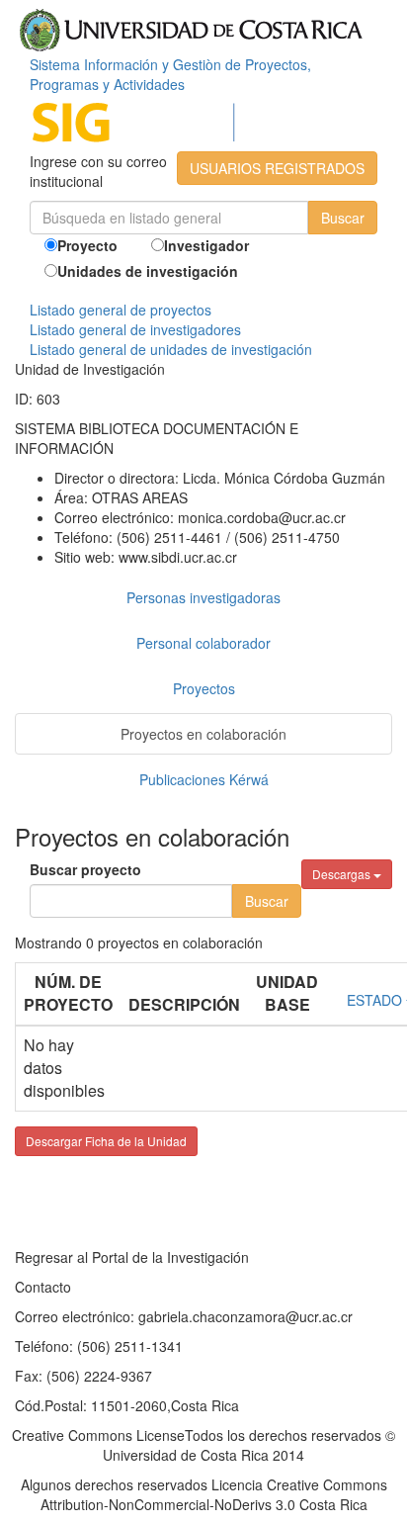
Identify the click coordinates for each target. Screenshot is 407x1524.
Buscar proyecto (85, 869)
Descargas (342, 873)
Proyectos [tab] (204, 688)
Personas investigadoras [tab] (203, 597)
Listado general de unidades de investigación (171, 349)
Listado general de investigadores (135, 329)
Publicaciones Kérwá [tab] (204, 779)
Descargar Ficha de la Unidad (106, 1140)
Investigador (206, 245)
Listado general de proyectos (120, 309)
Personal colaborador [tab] (203, 643)
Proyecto (87, 245)
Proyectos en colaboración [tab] (203, 734)
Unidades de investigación (147, 271)
